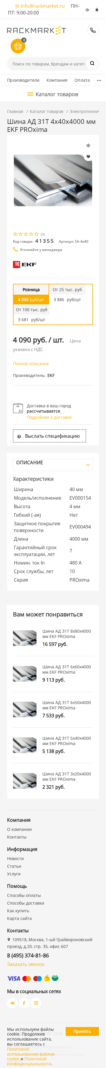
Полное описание (31, 363)
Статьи (14, 866)
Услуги (14, 874)
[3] (26, 234)
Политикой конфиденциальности (29, 1061)
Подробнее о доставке (49, 417)
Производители (23, 80)
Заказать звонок (25, 964)
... (99, 79)
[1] (15, 234)
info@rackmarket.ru (43, 6)
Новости (15, 858)
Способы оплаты (24, 895)
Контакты (16, 837)
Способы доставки (25, 903)
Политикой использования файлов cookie (30, 1054)
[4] (31, 234)
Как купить (18, 910)
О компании (19, 829)
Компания (57, 80)
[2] (21, 234)
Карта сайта (19, 918)
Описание (29, 462)
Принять (82, 1031)
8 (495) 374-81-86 (93, 30)
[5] (36, 234)
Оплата (82, 80)
